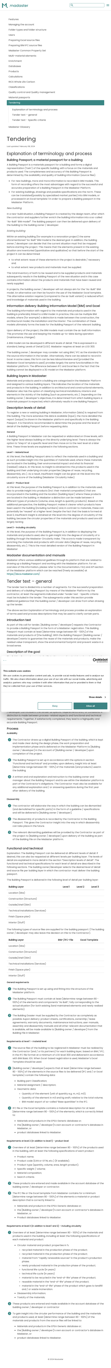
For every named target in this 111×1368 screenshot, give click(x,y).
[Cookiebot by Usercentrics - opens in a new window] (95, 660)
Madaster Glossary (19, 127)
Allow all (90, 706)
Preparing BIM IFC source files (25, 45)
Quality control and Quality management (32, 92)
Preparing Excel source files (24, 40)
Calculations (16, 76)
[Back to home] (19, 5)
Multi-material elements (22, 55)
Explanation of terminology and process (35, 109)
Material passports (19, 97)
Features (14, 19)
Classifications (17, 87)
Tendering (14, 102)
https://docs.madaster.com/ (23, 574)
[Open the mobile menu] (108, 5)
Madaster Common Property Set (27, 50)
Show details (95, 697)
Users (12, 35)
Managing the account (21, 24)
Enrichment (15, 61)
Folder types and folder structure (27, 29)
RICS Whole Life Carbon (22, 81)
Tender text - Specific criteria (29, 120)
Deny (55, 706)
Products (14, 71)
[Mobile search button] (71, 5)
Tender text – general (24, 114)
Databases (15, 66)
